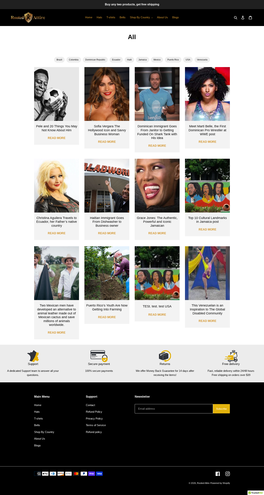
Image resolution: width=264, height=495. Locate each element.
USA (188, 59)
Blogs (37, 445)
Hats (37, 411)
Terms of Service (96, 425)
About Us (39, 438)
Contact (90, 405)
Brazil (59, 59)
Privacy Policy (94, 418)
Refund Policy (94, 411)
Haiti (129, 59)
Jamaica (142, 59)
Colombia (73, 59)
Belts (37, 425)
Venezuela (202, 59)
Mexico (157, 59)
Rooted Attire (203, 483)
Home (37, 405)
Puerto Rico (173, 59)
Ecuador (116, 59)
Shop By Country (44, 431)
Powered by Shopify (220, 483)
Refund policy (94, 431)
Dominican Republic (95, 59)
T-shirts (38, 418)
